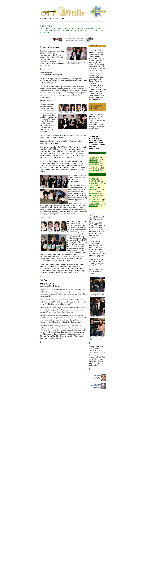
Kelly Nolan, (93, 206)
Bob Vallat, (93, 179)
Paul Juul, (92, 191)
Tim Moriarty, (94, 160)
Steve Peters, (93, 158)
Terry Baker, (93, 170)
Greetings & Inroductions (85, 28)
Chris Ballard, (94, 162)
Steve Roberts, (94, 193)
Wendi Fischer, (94, 166)
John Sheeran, (94, 189)
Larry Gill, (92, 187)
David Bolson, (94, 202)
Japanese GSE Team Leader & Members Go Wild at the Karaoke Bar (71, 29)
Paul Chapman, (94, 164)
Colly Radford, (94, 168)
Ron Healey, (93, 181)
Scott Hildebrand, (95, 200)
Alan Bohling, (94, 185)
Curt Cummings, (95, 204)
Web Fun (50, 32)
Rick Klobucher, (95, 183)
